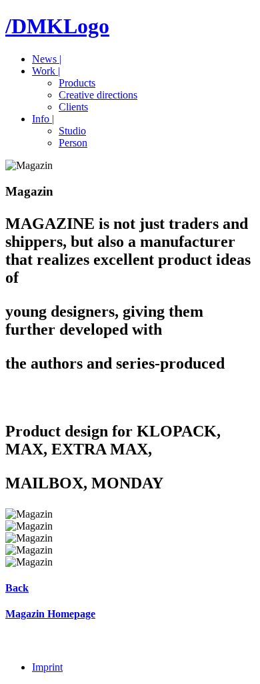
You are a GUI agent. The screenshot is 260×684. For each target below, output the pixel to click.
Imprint (47, 667)
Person (73, 142)
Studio (72, 130)
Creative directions (98, 94)
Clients (73, 106)
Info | (43, 118)
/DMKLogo (57, 26)
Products (77, 82)
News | (46, 59)
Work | (46, 71)
